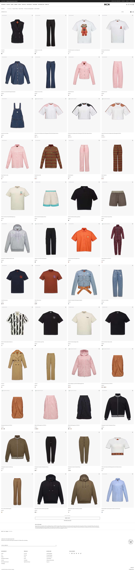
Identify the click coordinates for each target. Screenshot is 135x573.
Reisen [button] (19, 4)
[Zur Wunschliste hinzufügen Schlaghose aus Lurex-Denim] (66, 57)
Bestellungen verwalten (116, 1)
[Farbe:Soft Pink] (68, 95)
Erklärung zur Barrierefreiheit (50, 560)
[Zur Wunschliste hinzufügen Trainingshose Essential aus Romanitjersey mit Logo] (66, 432)
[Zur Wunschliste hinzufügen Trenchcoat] (32, 349)
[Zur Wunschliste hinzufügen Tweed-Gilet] (32, 15)
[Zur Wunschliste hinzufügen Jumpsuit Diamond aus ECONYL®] (132, 224)
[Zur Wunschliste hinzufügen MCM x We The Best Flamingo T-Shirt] (99, 307)
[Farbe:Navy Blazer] (1, 303)
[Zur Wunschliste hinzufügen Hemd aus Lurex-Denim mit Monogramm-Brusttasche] (32, 57)
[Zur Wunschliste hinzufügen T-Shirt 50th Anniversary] (32, 265)
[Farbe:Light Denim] (68, 303)
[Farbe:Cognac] (102, 387)
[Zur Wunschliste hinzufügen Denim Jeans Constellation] (132, 265)
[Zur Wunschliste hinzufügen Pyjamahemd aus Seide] (66, 140)
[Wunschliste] (131, 4)
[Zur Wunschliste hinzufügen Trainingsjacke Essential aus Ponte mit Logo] (32, 432)
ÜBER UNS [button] (47, 4)
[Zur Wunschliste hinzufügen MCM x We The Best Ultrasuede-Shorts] (132, 182)
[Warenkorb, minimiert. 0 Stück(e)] (133, 4)
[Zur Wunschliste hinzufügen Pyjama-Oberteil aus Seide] (32, 140)
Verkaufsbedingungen (49, 553)
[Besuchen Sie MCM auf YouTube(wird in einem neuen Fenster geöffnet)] (76, 553)
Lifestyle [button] (24, 4)
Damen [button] (12, 4)
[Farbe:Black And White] (68, 137)
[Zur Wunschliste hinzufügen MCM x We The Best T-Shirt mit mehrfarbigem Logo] (32, 182)
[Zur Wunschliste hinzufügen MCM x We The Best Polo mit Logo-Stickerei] (99, 182)
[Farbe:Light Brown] (1, 512)
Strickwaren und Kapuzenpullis (28, 8)
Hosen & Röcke (21, 8)
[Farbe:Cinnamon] (35, 303)
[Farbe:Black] (1, 53)
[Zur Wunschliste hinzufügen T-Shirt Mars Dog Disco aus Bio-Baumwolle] (99, 15)
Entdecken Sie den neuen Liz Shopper (12, 1)
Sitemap (25, 556)
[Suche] (126, 4)
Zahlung (2, 556)
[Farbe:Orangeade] (35, 178)
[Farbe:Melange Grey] (1, 262)
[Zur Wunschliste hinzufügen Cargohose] (66, 349)
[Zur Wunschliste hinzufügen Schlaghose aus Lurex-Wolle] (66, 15)
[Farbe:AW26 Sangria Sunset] (102, 262)
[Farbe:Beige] (1, 387)
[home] (107, 5)
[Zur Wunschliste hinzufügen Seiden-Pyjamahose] (99, 140)
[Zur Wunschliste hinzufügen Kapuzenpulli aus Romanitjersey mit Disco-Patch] (32, 224)
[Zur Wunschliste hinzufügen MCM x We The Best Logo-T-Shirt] (66, 307)
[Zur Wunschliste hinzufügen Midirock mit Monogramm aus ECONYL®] (66, 391)
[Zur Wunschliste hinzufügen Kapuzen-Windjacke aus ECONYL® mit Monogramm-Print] (99, 349)
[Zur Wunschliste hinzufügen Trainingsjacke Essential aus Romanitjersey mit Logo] (132, 391)
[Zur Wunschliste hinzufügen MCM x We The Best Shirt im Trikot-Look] (32, 307)
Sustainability (25, 560)
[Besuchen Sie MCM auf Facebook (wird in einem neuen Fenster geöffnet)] (69, 553)
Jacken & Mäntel (36, 8)
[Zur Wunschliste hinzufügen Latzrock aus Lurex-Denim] (32, 99)
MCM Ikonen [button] (29, 4)
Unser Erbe (25, 553)
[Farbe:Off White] (1, 220)
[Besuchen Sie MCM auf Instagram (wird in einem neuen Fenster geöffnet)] (71, 553)
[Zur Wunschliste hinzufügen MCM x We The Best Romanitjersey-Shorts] (66, 182)
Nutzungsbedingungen (49, 555)
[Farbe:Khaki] (1, 470)
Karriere (25, 558)
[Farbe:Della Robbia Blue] (102, 512)
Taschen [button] (8, 4)
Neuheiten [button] (3, 4)
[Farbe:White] (68, 53)
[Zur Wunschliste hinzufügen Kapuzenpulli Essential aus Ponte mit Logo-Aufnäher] (66, 474)
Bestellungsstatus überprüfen (4, 558)
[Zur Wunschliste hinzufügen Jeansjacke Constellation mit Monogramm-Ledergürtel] (99, 265)
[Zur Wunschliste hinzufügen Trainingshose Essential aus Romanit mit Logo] (99, 432)
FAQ (2, 555)
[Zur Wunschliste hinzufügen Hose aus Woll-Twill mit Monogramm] (32, 474)
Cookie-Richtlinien (49, 558)
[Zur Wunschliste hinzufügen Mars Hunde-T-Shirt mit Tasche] (132, 15)
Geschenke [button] (35, 4)
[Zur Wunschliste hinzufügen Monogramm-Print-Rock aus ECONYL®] (132, 349)
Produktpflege (3, 563)
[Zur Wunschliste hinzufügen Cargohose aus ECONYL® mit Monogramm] (66, 224)
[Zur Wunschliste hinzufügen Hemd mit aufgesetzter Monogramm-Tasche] (99, 224)
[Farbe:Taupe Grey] (102, 220)
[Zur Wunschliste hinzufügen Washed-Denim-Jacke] (99, 57)
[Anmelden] (129, 4)
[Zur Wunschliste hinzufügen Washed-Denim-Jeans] (132, 57)
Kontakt (123, 1)
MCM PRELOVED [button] (41, 4)
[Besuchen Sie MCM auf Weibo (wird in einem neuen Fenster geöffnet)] (78, 553)
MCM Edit (25, 555)
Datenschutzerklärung (49, 556)
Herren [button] (15, 4)
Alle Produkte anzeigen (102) (67, 520)
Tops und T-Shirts (15, 8)
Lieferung (2, 560)
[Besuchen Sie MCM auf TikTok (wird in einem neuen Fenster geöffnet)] (80, 553)
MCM (2, 531)
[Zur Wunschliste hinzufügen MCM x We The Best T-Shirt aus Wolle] (132, 307)
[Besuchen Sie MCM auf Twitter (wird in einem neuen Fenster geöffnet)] (74, 553)
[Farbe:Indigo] (1, 95)
